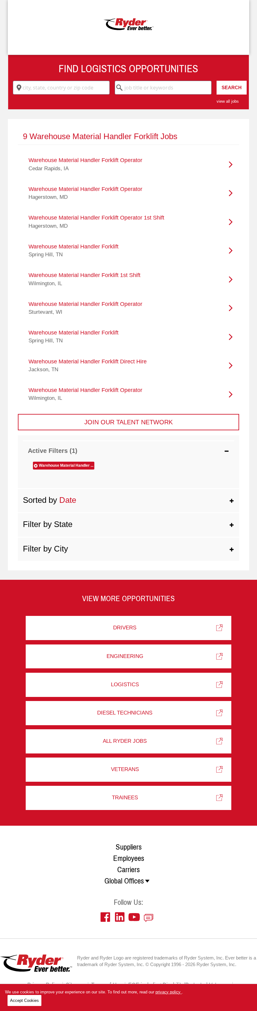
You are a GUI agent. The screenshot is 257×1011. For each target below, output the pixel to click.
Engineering (125, 656)
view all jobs (228, 101)
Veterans (125, 769)
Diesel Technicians (124, 713)
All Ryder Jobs (125, 741)
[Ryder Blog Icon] (150, 917)
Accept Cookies (24, 1000)
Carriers (128, 869)
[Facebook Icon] (107, 917)
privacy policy (168, 992)
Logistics (125, 685)
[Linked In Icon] (121, 917)
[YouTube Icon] (135, 917)
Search (232, 87)
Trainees (125, 798)
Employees (128, 858)
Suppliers (129, 847)
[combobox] (61, 88)
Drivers (124, 628)
